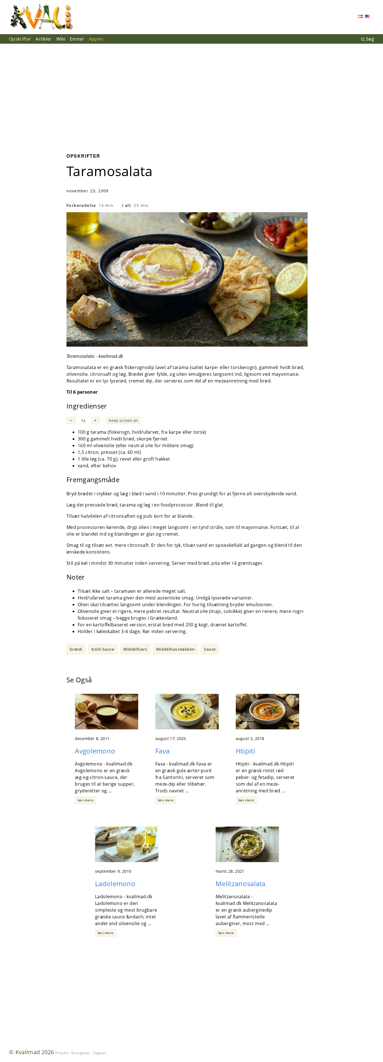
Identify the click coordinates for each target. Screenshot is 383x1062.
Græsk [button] (76, 649)
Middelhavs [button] (135, 649)
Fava (162, 750)
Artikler (44, 38)
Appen (96, 38)
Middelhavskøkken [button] (175, 649)
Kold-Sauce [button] (102, 649)
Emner (77, 38)
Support (99, 1053)
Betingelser (80, 1053)
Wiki (60, 38)
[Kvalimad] (41, 17)
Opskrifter (20, 38)
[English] (367, 17)
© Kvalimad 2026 (31, 1052)
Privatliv (61, 1053)
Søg (370, 38)
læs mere (85, 800)
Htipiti (245, 750)
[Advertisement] (191, 94)
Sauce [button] (210, 649)
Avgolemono (95, 750)
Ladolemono (115, 883)
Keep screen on (123, 420)
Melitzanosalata (241, 883)
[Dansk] (360, 17)
